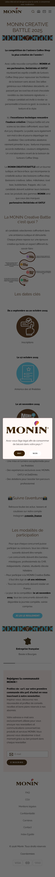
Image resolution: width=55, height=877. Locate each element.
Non (35, 453)
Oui (19, 453)
